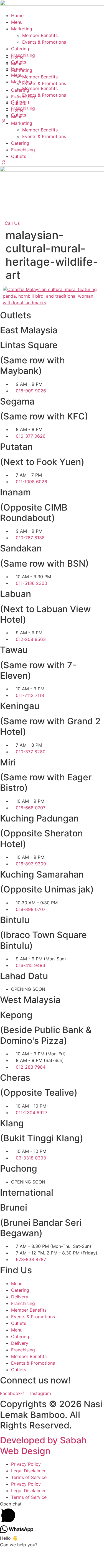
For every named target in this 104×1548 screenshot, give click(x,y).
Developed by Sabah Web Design (43, 1445)
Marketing (21, 28)
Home (17, 15)
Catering (20, 143)
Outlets (18, 156)
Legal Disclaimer (28, 1470)
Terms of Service (29, 1477)
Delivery (19, 1296)
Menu (16, 22)
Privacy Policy (26, 1464)
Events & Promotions (44, 136)
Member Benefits (40, 130)
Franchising (23, 149)
